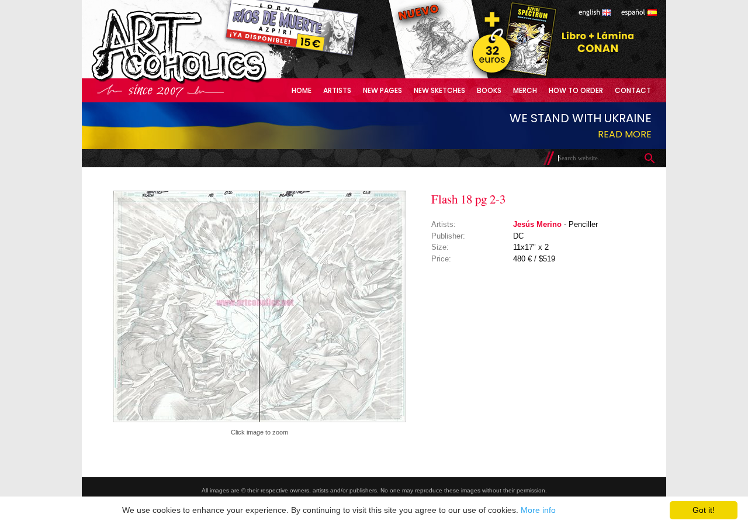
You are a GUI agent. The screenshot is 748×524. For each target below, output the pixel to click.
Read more (625, 134)
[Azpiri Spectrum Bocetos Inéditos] (511, 75)
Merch (525, 90)
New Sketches (439, 90)
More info (538, 510)
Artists (337, 90)
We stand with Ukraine (581, 118)
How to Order (576, 90)
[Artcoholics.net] (201, 81)
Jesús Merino (537, 224)
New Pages (382, 90)
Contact (633, 90)
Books (489, 90)
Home (301, 90)
